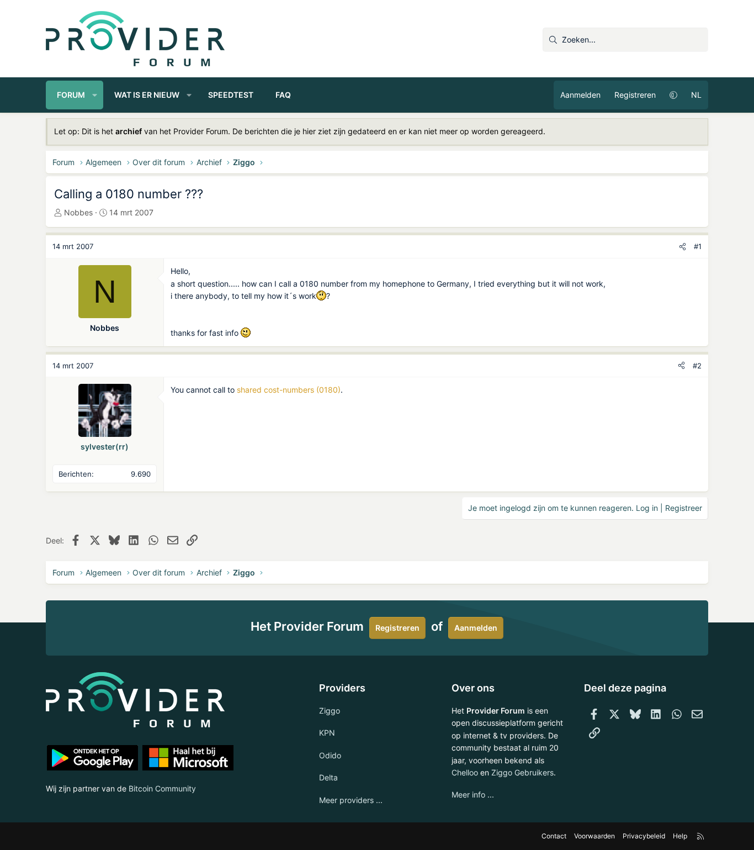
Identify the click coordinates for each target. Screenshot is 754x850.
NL (696, 94)
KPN (327, 732)
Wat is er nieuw (146, 94)
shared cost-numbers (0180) (289, 389)
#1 (698, 246)
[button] (95, 95)
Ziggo (329, 710)
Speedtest (230, 94)
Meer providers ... (351, 800)
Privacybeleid (644, 836)
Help (680, 836)
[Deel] (682, 246)
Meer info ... (473, 794)
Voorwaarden (594, 836)
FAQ (283, 94)
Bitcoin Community (162, 788)
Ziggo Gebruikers (522, 772)
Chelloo (465, 772)
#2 (697, 365)
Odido (330, 755)
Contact (553, 836)
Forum (71, 94)
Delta (328, 777)
